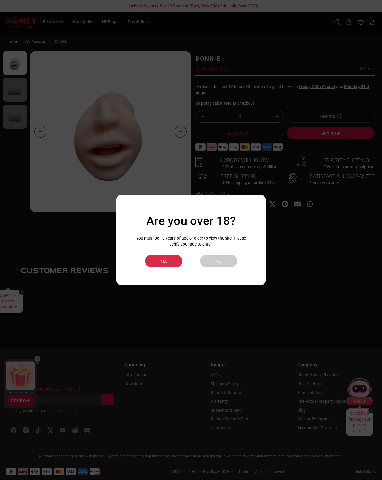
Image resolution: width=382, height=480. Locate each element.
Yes (163, 261)
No (218, 261)
